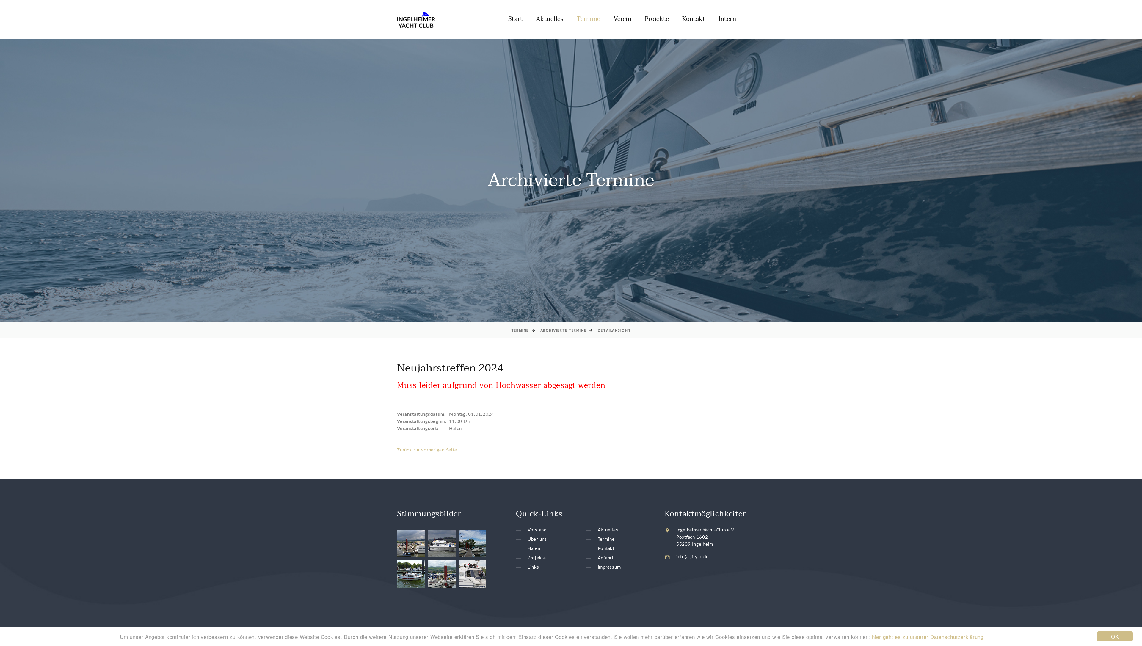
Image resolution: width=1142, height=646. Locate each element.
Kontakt (693, 19)
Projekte (657, 19)
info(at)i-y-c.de (692, 557)
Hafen (534, 549)
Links (533, 567)
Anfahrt (606, 558)
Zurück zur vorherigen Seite (427, 450)
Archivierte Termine (563, 330)
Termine (588, 19)
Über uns (537, 539)
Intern (727, 19)
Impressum (609, 567)
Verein (622, 19)
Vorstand (537, 530)
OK (1115, 636)
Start (515, 19)
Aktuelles (550, 19)
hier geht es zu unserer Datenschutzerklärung (927, 636)
